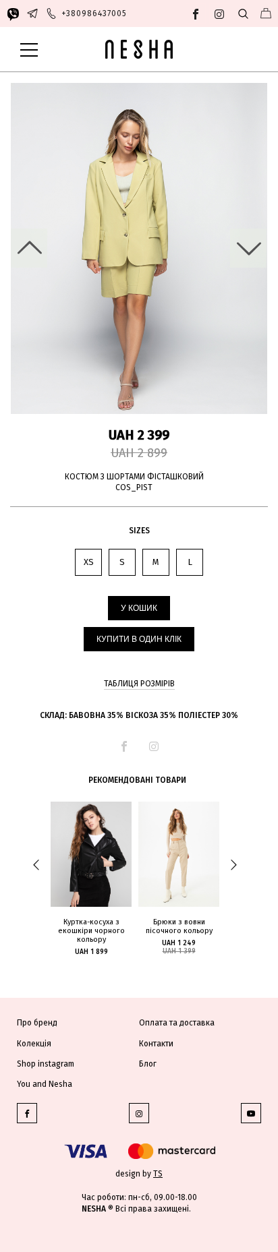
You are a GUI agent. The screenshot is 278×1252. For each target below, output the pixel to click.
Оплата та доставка (177, 1022)
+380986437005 (94, 13)
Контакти (156, 1043)
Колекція (34, 1043)
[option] (139, 248)
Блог (148, 1064)
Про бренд (37, 1022)
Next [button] (248, 248)
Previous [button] (29, 248)
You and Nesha (44, 1084)
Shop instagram (45, 1064)
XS (89, 562)
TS (158, 1174)
